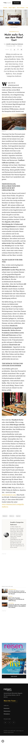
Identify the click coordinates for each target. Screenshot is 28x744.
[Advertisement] (14, 569)
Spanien (18, 516)
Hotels (5, 7)
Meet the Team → (11, 701)
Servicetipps (21, 7)
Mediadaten (7, 714)
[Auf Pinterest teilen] (18, 49)
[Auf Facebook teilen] (11, 49)
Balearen (5, 516)
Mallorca (12, 516)
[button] (3, 741)
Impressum (6, 708)
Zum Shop (14, 676)
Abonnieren (16, 2)
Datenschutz (7, 711)
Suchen (9, 2)
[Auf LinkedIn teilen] (14, 49)
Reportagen (12, 7)
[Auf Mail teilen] (21, 49)
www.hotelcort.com (9, 495)
